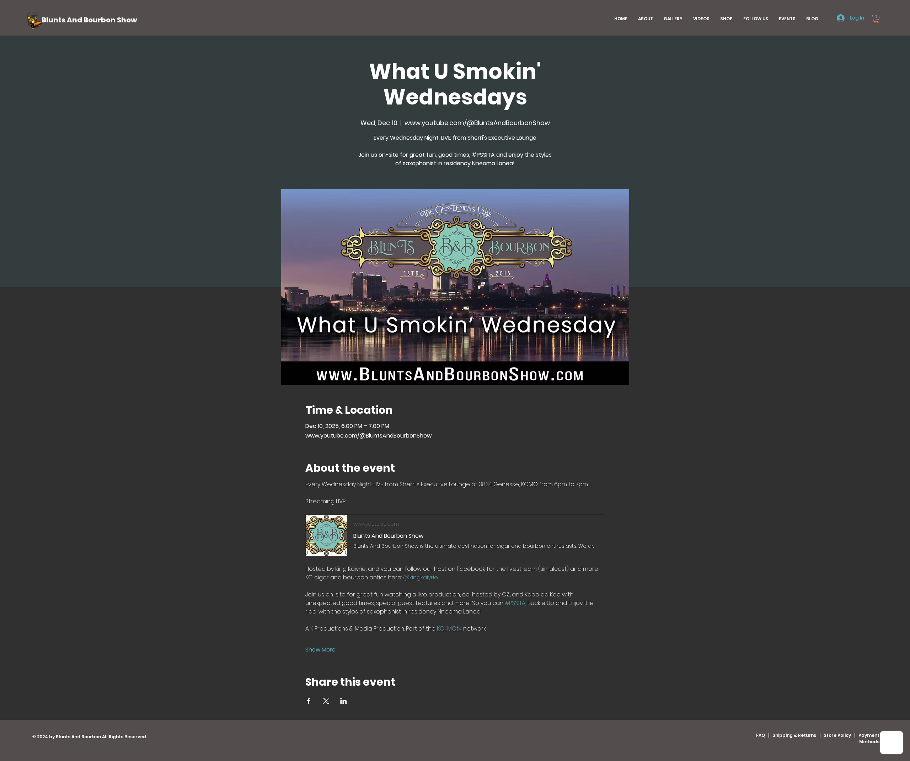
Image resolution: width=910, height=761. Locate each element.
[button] (876, 19)
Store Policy (837, 735)
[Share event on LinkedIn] (343, 701)
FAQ (760, 735)
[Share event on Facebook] (308, 701)
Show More (320, 650)
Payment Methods (868, 738)
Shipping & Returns (794, 735)
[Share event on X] (326, 701)
